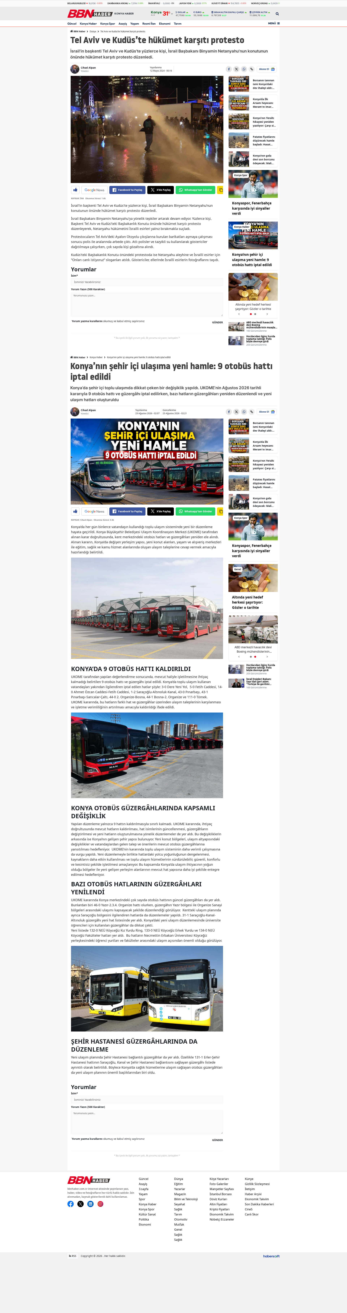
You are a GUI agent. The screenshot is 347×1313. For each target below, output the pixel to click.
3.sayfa (143, 1189)
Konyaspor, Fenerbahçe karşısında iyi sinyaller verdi (251, 208)
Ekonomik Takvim (222, 1214)
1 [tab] (251, 314)
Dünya (93, 31)
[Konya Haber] (253, 235)
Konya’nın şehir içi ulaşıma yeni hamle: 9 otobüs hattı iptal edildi (252, 259)
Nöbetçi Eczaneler (222, 1219)
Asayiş (123, 23)
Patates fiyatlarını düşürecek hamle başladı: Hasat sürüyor (264, 140)
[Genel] (253, 578)
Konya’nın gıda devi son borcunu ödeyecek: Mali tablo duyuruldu (264, 159)
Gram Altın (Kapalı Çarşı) (229, 12)
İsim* (74, 275)
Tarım (177, 23)
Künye (249, 1179)
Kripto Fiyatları (220, 1209)
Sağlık (178, 1209)
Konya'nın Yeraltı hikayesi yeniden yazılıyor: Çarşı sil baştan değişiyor (263, 121)
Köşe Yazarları (219, 1179)
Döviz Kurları (218, 1199)
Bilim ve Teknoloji (186, 1199)
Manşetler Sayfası (222, 1189)
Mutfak (179, 1224)
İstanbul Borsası (221, 1194)
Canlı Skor (252, 1214)
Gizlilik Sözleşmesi (257, 1184)
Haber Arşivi (253, 1194)
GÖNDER (217, 322)
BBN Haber (79, 31)
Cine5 (248, 1209)
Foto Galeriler (219, 1184)
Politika (144, 1219)
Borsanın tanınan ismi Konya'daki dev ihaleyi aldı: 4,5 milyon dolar (263, 84)
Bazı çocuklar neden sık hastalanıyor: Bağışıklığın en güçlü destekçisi (253, 306)
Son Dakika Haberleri (259, 1204)
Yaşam (134, 23)
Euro (199, 12)
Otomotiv (180, 1219)
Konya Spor (107, 23)
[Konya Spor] (253, 184)
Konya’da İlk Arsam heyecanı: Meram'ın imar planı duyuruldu (263, 103)
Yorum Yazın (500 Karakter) (88, 289)
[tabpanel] (253, 295)
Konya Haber (88, 23)
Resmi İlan (149, 23)
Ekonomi (164, 23)
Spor (142, 1199)
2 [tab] (255, 314)
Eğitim (178, 1184)
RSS (73, 1256)
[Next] (267, 313)
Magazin (180, 1194)
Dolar (181, 12)
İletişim (250, 1189)
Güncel (71, 23)
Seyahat (179, 1204)
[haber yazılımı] (271, 1256)
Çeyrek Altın (259, 12)
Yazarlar (179, 1189)
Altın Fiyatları (218, 1204)
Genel (178, 1230)
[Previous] (238, 313)
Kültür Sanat (147, 1214)
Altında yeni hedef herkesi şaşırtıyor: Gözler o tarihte (247, 602)
